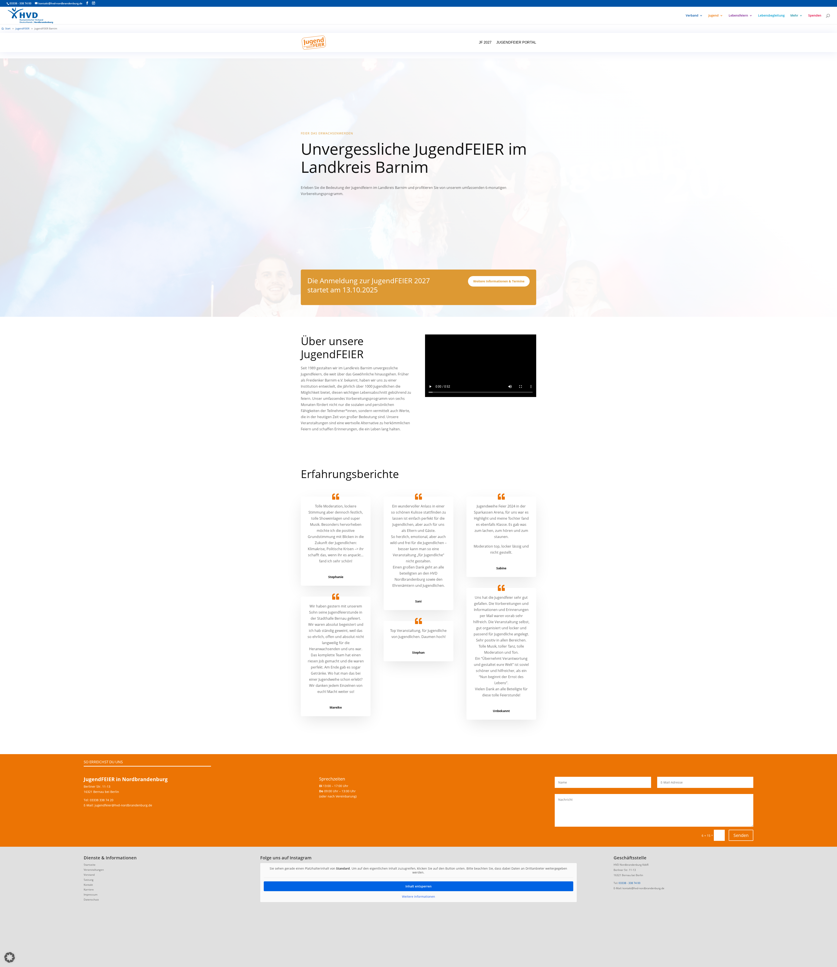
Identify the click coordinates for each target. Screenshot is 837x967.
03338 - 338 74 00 (629, 883)
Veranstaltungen (94, 870)
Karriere (89, 889)
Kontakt (88, 885)
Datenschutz (91, 899)
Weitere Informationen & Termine (498, 281)
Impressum (90, 894)
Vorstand (89, 875)
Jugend (713, 15)
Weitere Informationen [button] (418, 897)
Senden (741, 835)
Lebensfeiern (738, 15)
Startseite (89, 865)
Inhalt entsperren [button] (418, 886)
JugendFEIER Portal (516, 42)
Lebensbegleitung (771, 15)
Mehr (794, 15)
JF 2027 (485, 42)
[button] (9, 957)
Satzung (89, 880)
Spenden (814, 15)
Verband (692, 15)
